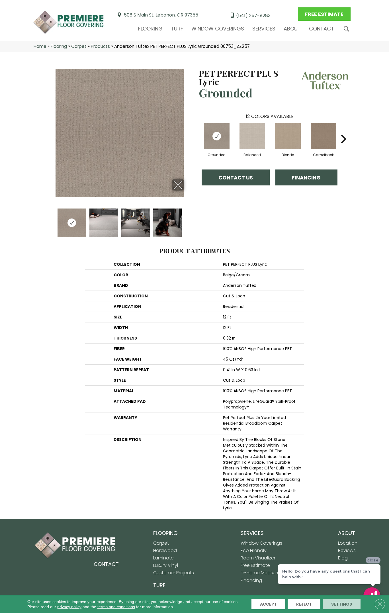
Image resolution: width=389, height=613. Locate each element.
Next (187, 220)
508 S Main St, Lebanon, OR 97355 (161, 15)
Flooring (150, 28)
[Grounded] (216, 136)
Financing (306, 177)
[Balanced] (252, 136)
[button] (347, 29)
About (292, 28)
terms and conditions (116, 606)
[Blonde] (288, 136)
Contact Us (235, 177)
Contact (321, 28)
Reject (304, 604)
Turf (177, 28)
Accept (268, 604)
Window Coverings (217, 28)
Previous (51, 220)
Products (100, 46)
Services (263, 28)
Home (40, 46)
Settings (341, 604)
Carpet (79, 46)
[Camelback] (323, 136)
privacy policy (69, 606)
